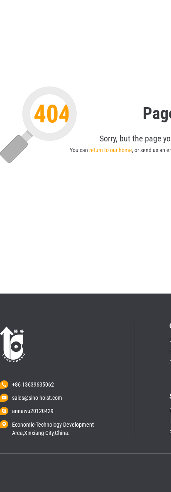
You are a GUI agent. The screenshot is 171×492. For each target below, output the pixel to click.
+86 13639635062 (33, 384)
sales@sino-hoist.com (37, 397)
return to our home (110, 150)
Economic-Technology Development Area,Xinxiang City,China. (53, 425)
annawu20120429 (33, 411)
